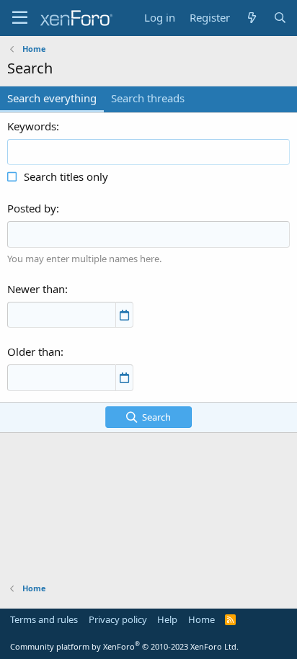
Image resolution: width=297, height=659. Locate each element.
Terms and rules (44, 619)
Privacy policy (118, 619)
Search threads (148, 98)
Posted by (31, 208)
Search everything (52, 98)
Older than (34, 351)
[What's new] (251, 17)
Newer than (36, 289)
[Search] (280, 17)
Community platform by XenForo (124, 646)
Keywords (31, 126)
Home (201, 619)
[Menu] (20, 18)
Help (167, 619)
